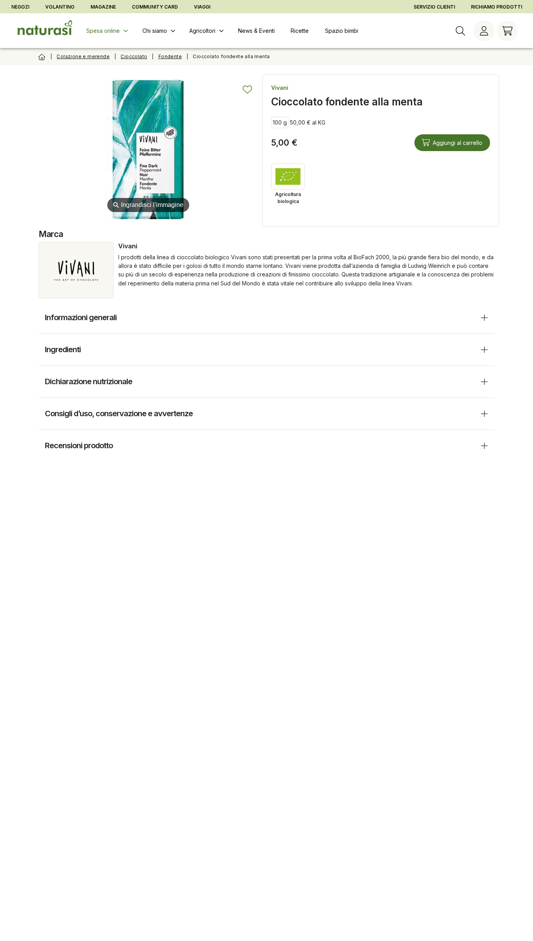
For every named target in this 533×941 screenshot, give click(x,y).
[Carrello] (507, 31)
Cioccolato (134, 56)
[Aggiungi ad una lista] (247, 89)
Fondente (170, 56)
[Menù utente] (484, 31)
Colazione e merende (83, 56)
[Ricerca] (460, 31)
